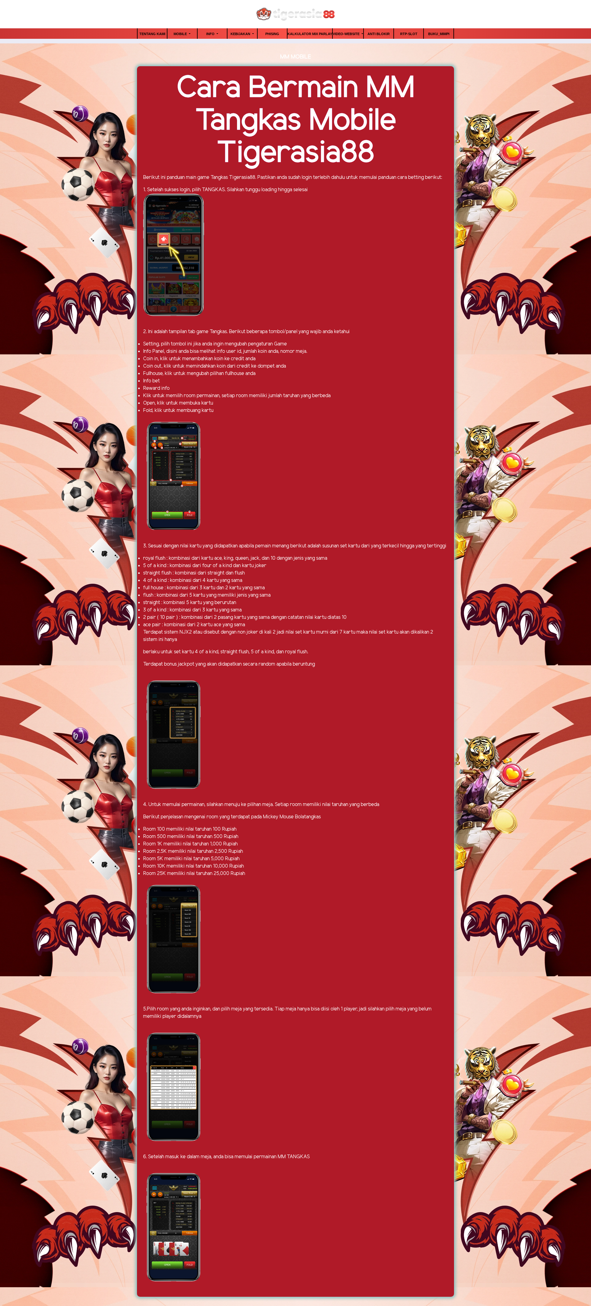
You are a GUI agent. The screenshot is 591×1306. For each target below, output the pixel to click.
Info (210, 34)
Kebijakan (241, 34)
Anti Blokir (379, 34)
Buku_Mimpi (438, 34)
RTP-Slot (408, 34)
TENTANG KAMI (152, 34)
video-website (346, 34)
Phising (272, 34)
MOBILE (181, 34)
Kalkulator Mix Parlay (309, 34)
